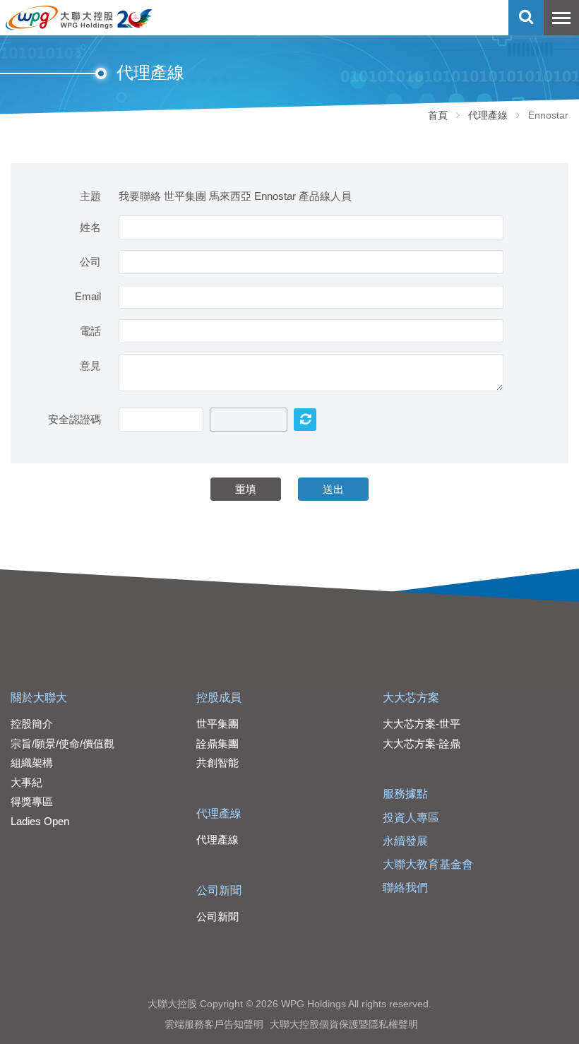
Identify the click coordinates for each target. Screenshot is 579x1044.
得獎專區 (32, 801)
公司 (90, 262)
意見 (90, 366)
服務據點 (405, 794)
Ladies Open (40, 821)
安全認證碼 (74, 419)
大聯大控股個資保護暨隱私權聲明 (344, 1024)
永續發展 (405, 841)
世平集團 (217, 724)
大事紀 (26, 782)
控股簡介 (32, 724)
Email (88, 296)
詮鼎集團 (217, 743)
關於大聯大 (39, 698)
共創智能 (217, 763)
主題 (90, 196)
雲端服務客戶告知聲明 (214, 1024)
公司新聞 (218, 890)
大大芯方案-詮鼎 (421, 743)
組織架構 (32, 763)
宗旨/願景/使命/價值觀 (62, 743)
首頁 (438, 115)
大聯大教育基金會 (428, 864)
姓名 (90, 227)
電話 (90, 331)
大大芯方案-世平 (421, 724)
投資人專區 (411, 818)
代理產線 (488, 115)
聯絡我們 (405, 888)
